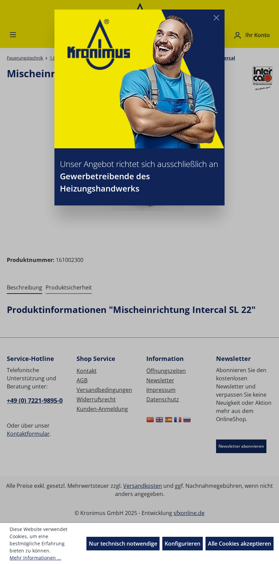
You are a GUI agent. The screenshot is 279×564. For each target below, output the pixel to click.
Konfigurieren (182, 543)
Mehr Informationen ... (35, 557)
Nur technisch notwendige (123, 543)
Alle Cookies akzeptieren (239, 543)
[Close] (216, 17)
